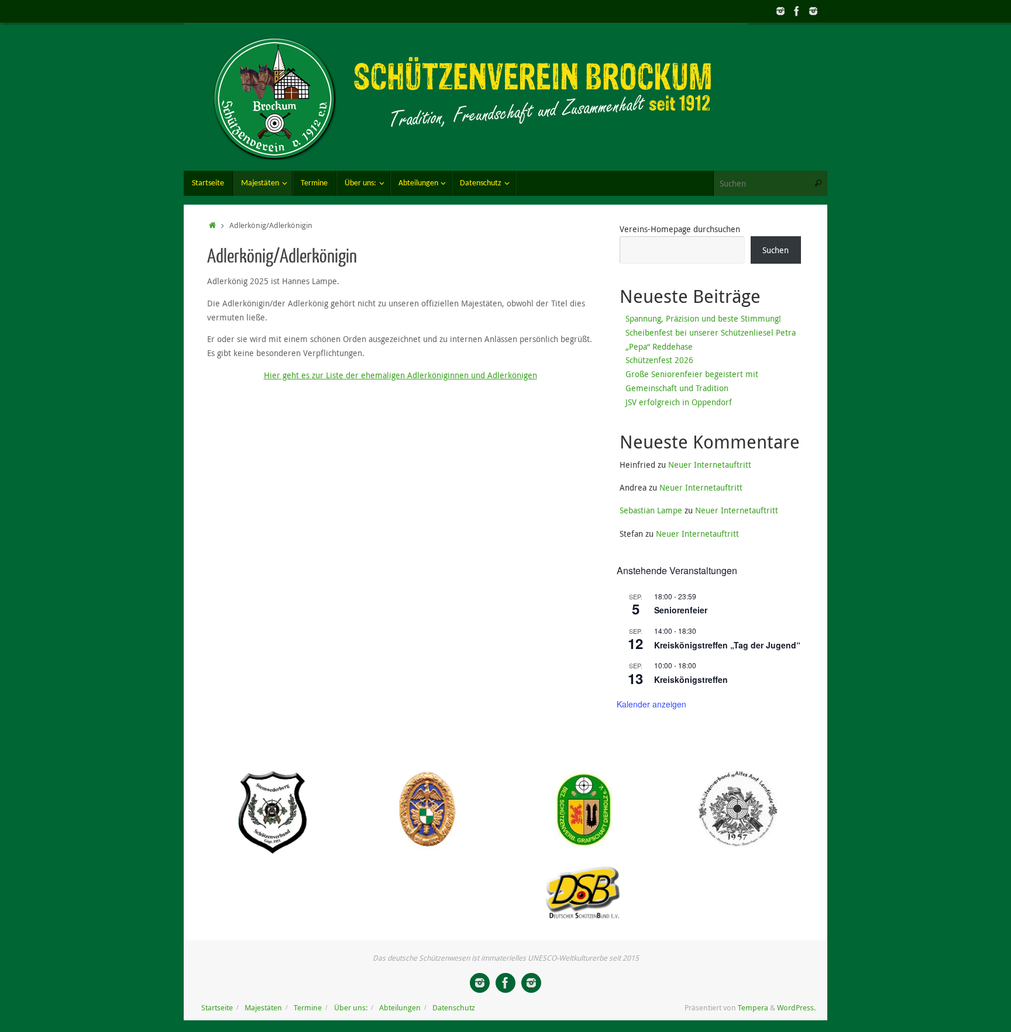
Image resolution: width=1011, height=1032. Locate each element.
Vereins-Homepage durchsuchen (680, 228)
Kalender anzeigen (651, 704)
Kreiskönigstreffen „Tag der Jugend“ (727, 645)
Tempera (753, 1008)
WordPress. (796, 1008)
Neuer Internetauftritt (709, 464)
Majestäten (263, 1008)
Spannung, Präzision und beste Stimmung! (703, 318)
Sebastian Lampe (651, 510)
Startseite (217, 1008)
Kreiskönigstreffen (691, 679)
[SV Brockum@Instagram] (813, 11)
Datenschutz (453, 1008)
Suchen (775, 250)
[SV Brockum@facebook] (797, 11)
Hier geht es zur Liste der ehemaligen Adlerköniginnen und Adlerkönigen (400, 375)
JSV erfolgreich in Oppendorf (678, 402)
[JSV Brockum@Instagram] (780, 11)
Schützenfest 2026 (659, 359)
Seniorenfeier (680, 610)
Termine (308, 1008)
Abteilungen (400, 1008)
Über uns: (350, 1008)
